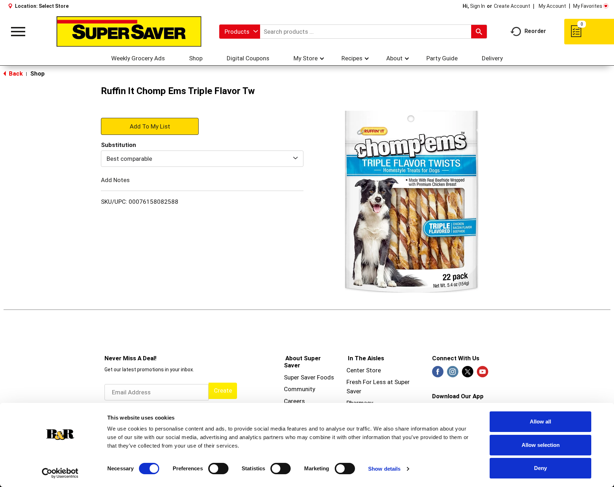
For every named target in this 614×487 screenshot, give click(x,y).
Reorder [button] (535, 31)
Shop (37, 73)
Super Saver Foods (309, 377)
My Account (552, 6)
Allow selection (541, 445)
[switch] (218, 468)
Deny (540, 468)
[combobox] (239, 31)
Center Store (363, 370)
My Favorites (587, 6)
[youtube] (482, 373)
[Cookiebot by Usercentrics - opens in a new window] (60, 473)
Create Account (512, 6)
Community (299, 389)
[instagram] (452, 373)
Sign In (477, 6)
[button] (150, 126)
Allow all (540, 421)
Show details (384, 469)
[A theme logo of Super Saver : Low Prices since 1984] (128, 31)
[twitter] (467, 373)
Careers (294, 401)
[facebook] (437, 373)
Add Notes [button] (115, 180)
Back (15, 73)
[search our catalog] (479, 31)
